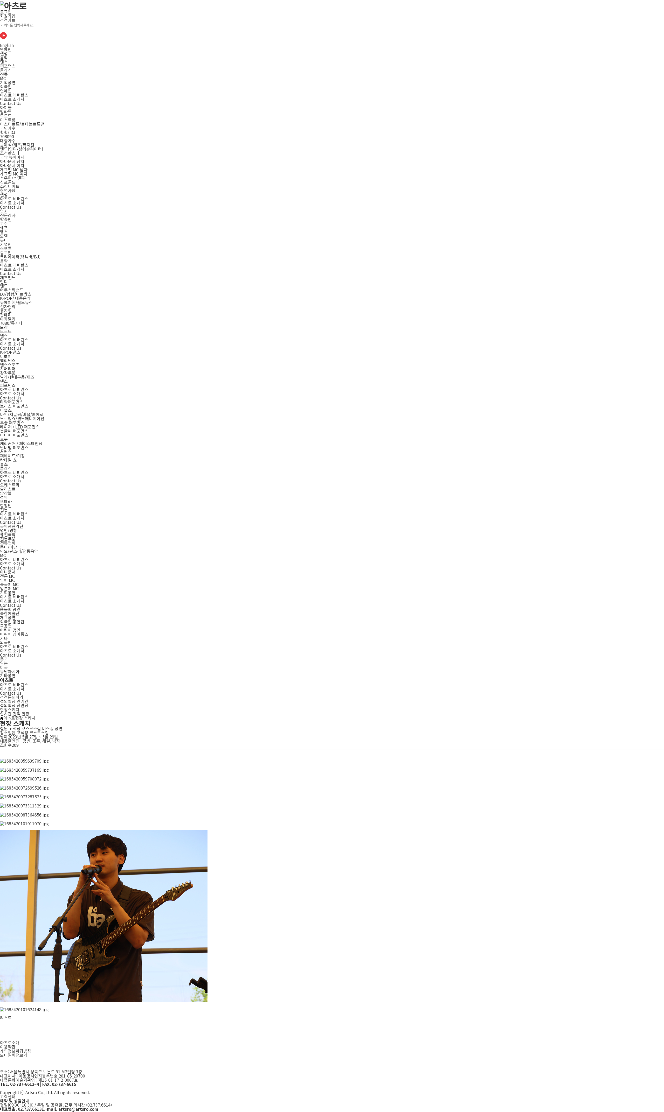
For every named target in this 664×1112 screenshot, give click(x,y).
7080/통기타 (11, 323)
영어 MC (7, 580)
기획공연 (8, 82)
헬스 (4, 232)
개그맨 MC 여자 (13, 174)
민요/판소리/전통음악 (19, 551)
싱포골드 (8, 182)
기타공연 (8, 675)
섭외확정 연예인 (14, 701)
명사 (4, 211)
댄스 (4, 62)
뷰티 (4, 240)
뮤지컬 (6, 310)
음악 (4, 57)
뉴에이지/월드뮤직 (16, 302)
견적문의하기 (11, 697)
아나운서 (8, 572)
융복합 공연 (10, 609)
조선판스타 (9, 153)
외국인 (6, 86)
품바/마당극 (10, 547)
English (7, 45)
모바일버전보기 (13, 1055)
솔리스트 (8, 489)
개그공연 (8, 617)
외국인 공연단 (12, 621)
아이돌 (6, 107)
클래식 (6, 70)
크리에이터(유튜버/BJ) (20, 257)
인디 (4, 281)
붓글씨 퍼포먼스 (14, 431)
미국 (4, 667)
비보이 (6, 356)
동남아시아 (9, 671)
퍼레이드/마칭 (12, 456)
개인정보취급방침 (15, 1051)
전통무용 (8, 539)
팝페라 (6, 315)
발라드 (6, 111)
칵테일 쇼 (8, 460)
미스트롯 (8, 120)
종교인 (6, 252)
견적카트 (8, 20)
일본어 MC (9, 588)
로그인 (6, 12)
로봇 (4, 439)
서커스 (6, 451)
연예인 (6, 49)
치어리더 (8, 368)
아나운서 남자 (12, 161)
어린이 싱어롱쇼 (14, 634)
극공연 (6, 626)
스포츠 (6, 248)
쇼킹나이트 (9, 186)
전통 (4, 74)
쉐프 (4, 227)
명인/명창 (8, 530)
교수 (4, 223)
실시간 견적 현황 (14, 713)
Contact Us (10, 693)
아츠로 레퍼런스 (14, 684)
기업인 (6, 244)
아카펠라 (8, 319)
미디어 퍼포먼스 (14, 435)
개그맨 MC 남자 (13, 169)
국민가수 (8, 128)
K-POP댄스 (10, 352)
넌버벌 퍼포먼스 (14, 447)
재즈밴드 (8, 277)
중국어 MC (9, 584)
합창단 (6, 505)
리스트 (6, 1018)
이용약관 (8, 1047)
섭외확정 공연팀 (14, 705)
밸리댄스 (8, 360)
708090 (7, 136)
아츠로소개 (9, 1042)
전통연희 (8, 543)
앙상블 (6, 493)
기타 (4, 638)
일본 (4, 663)
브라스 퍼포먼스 (14, 406)
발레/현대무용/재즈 (17, 377)
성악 (4, 497)
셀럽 (4, 53)
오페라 (6, 501)
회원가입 (8, 16)
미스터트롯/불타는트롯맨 (22, 124)
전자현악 (8, 306)
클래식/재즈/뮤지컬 (17, 145)
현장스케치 (9, 709)
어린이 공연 (10, 630)
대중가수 (8, 140)
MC (3, 78)
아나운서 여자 (12, 165)
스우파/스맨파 (12, 178)
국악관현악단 (11, 526)
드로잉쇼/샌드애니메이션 (22, 418)
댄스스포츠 (9, 364)
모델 (4, 236)
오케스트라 (9, 485)
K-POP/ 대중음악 (15, 298)
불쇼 (4, 464)
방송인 (6, 219)
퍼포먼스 (8, 66)
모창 (4, 327)
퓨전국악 (8, 534)
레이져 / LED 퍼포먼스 (19, 427)
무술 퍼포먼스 (12, 422)
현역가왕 (8, 190)
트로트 (6, 115)
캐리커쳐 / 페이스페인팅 (21, 443)
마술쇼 (6, 410)
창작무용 (8, 373)
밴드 (4, 286)
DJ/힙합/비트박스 (15, 294)
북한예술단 (9, 613)
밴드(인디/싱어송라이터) (21, 149)
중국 (4, 659)
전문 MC (7, 576)
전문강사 (8, 215)
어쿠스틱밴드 (11, 290)
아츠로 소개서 (12, 689)
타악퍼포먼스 (11, 402)
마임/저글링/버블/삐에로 (22, 414)
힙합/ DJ (7, 132)
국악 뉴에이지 (12, 157)
